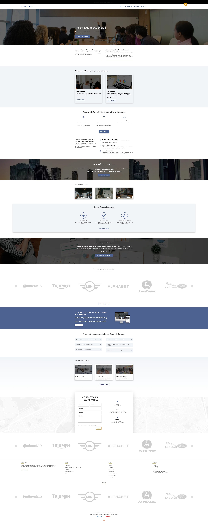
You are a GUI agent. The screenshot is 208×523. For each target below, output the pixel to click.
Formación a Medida (83, 197)
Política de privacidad (94, 514)
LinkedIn (100, 516)
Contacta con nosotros (82, 36)
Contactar (79, 325)
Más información (80, 99)
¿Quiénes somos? (24, 462)
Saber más (103, 131)
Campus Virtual (111, 469)
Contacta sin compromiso (103, 255)
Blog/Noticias (111, 477)
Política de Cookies (106, 514)
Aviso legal (100, 514)
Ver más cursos (104, 384)
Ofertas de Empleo (112, 475)
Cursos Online (111, 471)
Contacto (143, 6)
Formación (111, 467)
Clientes (129, 6)
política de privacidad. (92, 425)
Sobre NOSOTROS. (24, 469)
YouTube (108, 516)
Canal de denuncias (114, 514)
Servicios (122, 6)
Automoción (136, 6)
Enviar (98, 428)
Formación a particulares (124, 197)
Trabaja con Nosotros (113, 473)
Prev (16, 286)
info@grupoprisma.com (69, 471)
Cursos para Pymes (104, 197)
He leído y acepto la (88, 425)
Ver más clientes (104, 304)
